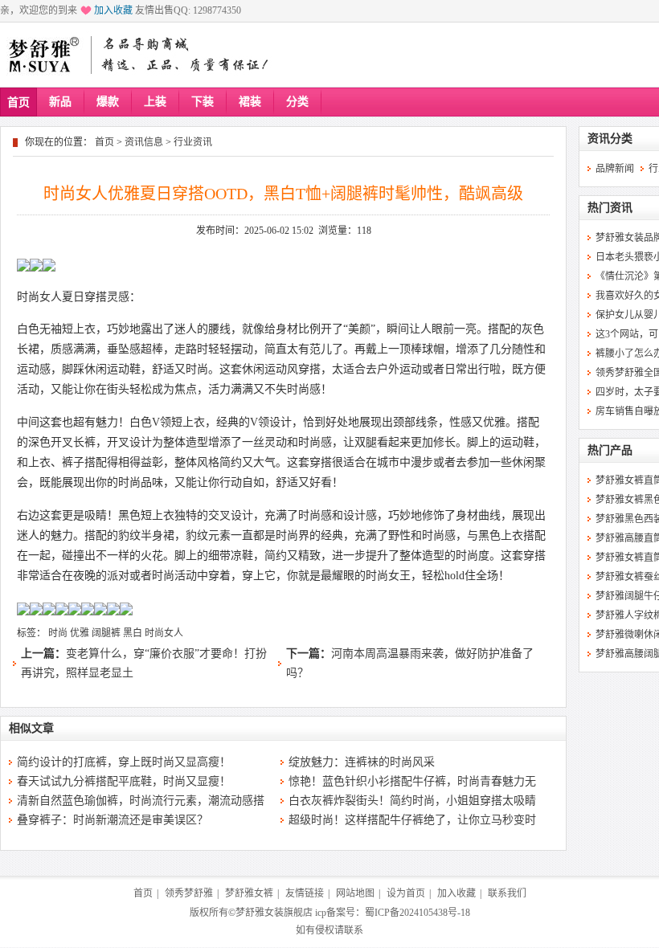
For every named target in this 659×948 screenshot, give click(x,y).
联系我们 (507, 893)
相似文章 (31, 728)
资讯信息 (144, 142)
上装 (155, 102)
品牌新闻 (615, 168)
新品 (60, 102)
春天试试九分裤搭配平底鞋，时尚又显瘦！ (124, 781)
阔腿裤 (106, 633)
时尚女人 (164, 633)
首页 (18, 102)
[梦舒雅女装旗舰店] (43, 55)
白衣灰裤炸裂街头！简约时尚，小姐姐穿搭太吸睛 (412, 801)
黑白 (132, 633)
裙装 (250, 102)
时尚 (58, 633)
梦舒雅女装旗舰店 (274, 912)
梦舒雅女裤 (249, 893)
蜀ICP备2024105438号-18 (417, 912)
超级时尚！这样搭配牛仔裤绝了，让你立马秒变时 (412, 820)
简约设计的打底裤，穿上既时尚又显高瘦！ (124, 762)
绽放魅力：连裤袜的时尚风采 (362, 762)
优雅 (79, 633)
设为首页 (406, 893)
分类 (297, 102)
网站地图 (355, 893)
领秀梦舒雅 (189, 893)
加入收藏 (113, 10)
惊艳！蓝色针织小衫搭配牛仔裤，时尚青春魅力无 (412, 781)
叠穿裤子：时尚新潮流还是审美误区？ (112, 820)
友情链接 (304, 893)
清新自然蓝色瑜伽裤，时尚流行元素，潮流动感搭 (140, 801)
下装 (202, 102)
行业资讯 (193, 142)
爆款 (107, 102)
